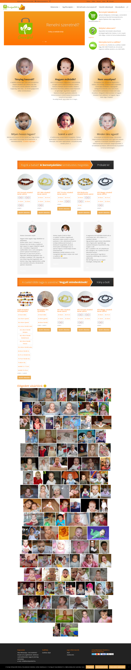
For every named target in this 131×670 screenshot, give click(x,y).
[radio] (20, 201)
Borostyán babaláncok (108, 12)
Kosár (103, 1)
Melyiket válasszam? (107, 28)
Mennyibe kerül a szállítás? (110, 42)
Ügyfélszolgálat (67, 7)
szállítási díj (103, 45)
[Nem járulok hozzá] (129, 667)
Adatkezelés (70, 655)
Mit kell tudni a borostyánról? (87, 7)
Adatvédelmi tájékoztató (117, 667)
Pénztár (99, 1)
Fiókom (88, 1)
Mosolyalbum (120, 7)
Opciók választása (24, 212)
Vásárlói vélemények (106, 7)
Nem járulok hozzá (101, 667)
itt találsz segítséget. (29, 141)
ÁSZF (68, 653)
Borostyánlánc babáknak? (63, 27)
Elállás (93, 1)
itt (99, 21)
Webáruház (54, 7)
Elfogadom (90, 667)
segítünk (91, 37)
